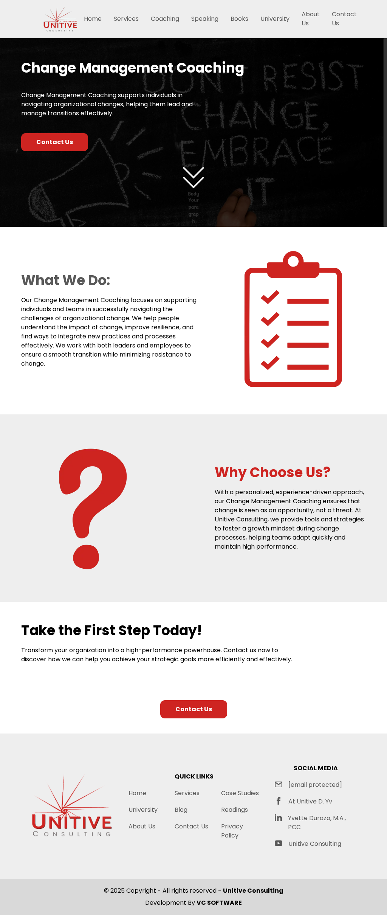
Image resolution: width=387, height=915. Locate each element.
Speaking (204, 18)
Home (93, 18)
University (274, 18)
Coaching (165, 18)
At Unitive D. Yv (310, 801)
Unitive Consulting (314, 843)
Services (126, 18)
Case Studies (240, 793)
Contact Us (344, 19)
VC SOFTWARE (219, 902)
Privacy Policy (232, 831)
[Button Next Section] (193, 178)
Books (239, 18)
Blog (181, 809)
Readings (234, 809)
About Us (311, 19)
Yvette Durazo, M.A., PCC (317, 822)
